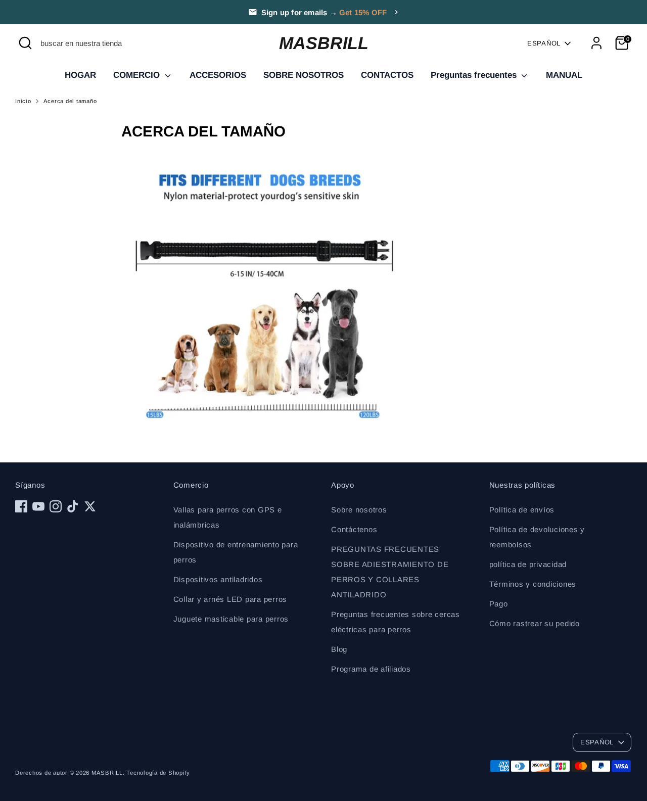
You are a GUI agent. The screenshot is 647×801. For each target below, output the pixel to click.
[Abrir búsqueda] (25, 43)
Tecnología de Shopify (158, 773)
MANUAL (564, 75)
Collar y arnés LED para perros (230, 599)
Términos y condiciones (533, 584)
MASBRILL (323, 43)
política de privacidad (528, 564)
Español (544, 43)
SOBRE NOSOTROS (303, 75)
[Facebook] (21, 506)
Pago (498, 603)
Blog (339, 649)
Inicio (23, 101)
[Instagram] (56, 506)
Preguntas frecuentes (475, 75)
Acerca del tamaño (70, 101)
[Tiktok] (73, 506)
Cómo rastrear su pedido (534, 623)
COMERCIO (137, 75)
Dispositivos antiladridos (218, 579)
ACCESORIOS (218, 75)
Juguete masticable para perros (231, 619)
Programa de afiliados (371, 669)
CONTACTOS (387, 75)
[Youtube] (38, 506)
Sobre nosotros (359, 509)
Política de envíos (522, 509)
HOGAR (80, 75)
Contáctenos (354, 529)
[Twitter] (90, 506)
